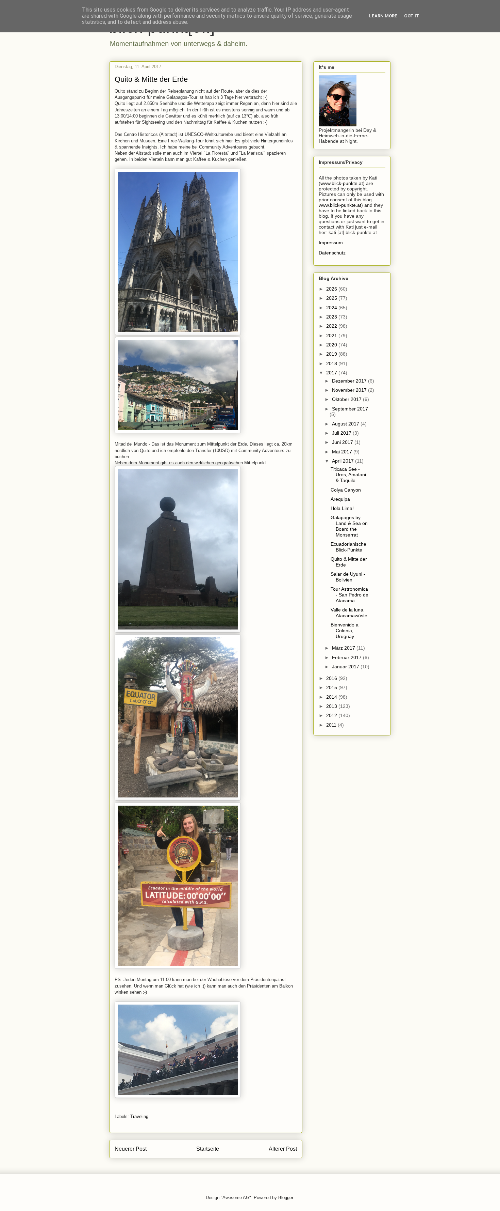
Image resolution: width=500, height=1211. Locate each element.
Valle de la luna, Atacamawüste (349, 612)
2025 (332, 298)
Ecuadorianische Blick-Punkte (348, 547)
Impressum (331, 242)
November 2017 (350, 390)
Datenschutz (332, 252)
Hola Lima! (342, 508)
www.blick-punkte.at (341, 183)
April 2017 (343, 461)
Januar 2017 (346, 666)
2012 (332, 715)
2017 (332, 372)
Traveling (139, 1116)
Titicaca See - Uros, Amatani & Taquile (348, 474)
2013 (332, 706)
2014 (332, 697)
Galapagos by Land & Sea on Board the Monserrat (349, 526)
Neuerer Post (131, 1149)
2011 (332, 725)
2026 (332, 289)
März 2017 (344, 648)
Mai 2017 (342, 451)
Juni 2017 (343, 442)
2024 (332, 307)
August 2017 (346, 423)
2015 (332, 687)
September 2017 (350, 409)
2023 (332, 317)
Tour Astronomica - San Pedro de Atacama (349, 594)
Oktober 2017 (347, 399)
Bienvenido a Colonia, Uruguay (345, 630)
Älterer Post (283, 1149)
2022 (332, 326)
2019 (332, 354)
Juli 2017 (342, 433)
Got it (411, 15)
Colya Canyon (346, 490)
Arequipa (340, 499)
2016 (332, 678)
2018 (332, 363)
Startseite (207, 1149)
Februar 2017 (347, 657)
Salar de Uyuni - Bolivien (348, 577)
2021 (332, 335)
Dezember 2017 (350, 381)
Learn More (383, 15)
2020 (332, 344)
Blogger (285, 1197)
